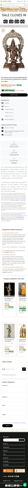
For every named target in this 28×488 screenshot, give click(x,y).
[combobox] (13, 5)
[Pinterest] (12, 476)
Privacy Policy (23, 422)
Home (2, 26)
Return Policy (10, 264)
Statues (5, 26)
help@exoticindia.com (10, 252)
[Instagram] (14, 476)
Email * (4, 405)
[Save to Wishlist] (10, 81)
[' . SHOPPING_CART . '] (24, 1)
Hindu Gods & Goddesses (11, 26)
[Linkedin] (16, 476)
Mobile (3, 414)
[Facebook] (9, 476)
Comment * (5, 385)
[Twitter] (10, 476)
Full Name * (5, 397)
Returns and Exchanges (11, 131)
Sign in (18, 1)
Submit (7, 425)
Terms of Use (16, 422)
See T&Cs (16, 146)
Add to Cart (14, 95)
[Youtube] (18, 476)
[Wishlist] (22, 1)
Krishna (18, 26)
